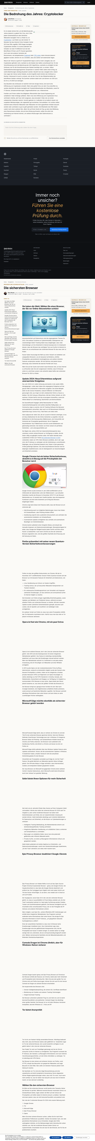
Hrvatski (65, 174)
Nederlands (7, 158)
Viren (35, 250)
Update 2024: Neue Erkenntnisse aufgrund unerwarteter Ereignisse (11, 311)
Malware (25, 2)
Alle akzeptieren (55, 1137)
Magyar (6, 174)
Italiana (6, 162)
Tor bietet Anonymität (10, 361)
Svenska (65, 166)
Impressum (65, 263)
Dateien (37, 2)
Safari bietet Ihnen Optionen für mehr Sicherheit (9, 344)
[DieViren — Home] (8, 2)
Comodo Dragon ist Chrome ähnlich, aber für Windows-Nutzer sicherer (11, 356)
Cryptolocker (7, 40)
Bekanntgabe (66, 260)
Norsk (35, 170)
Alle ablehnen (67, 1137)
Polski (35, 158)
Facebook (6, 261)
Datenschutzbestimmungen (69, 255)
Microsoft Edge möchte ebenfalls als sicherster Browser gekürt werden (11, 338)
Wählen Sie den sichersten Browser (10, 364)
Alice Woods (11, 292)
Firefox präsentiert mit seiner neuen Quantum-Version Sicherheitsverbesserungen (12, 326)
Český (65, 170)
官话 (35, 174)
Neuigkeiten (19, 2)
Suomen (6, 170)
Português (37, 162)
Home (5, 8)
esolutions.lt (16, 259)
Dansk (65, 162)
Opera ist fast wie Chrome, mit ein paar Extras (10, 333)
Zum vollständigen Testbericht (81, 66)
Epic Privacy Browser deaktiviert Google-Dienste (10, 349)
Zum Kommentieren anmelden (57, 138)
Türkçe (36, 166)
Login (88, 2)
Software (31, 2)
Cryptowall (27, 55)
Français (65, 158)
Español (6, 166)
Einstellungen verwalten (81, 1137)
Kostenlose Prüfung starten (59, 229)
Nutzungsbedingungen (68, 253)
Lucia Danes (11, 18)
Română (36, 178)
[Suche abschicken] (65, 2)
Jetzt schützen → (80, 62)
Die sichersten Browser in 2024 (51, 437)
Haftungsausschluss (68, 258)
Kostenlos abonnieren (81, 37)
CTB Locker (37, 55)
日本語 (6, 178)
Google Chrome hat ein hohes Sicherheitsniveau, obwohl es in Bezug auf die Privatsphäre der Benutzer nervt (11, 318)
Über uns (65, 250)
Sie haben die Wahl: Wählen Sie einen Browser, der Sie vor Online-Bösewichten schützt (10, 304)
